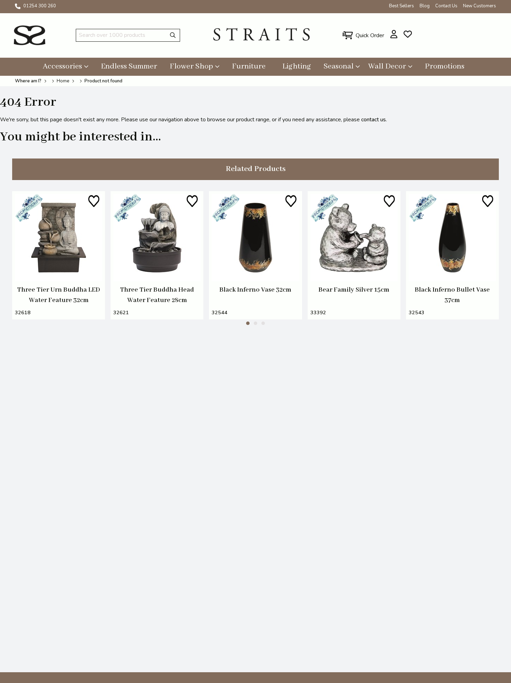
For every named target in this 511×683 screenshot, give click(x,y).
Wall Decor (387, 66)
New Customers (479, 6)
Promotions (444, 66)
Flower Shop (191, 66)
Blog (425, 6)
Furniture (249, 66)
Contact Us (446, 6)
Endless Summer (129, 66)
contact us (373, 119)
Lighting (296, 66)
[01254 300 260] (18, 6)
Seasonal (339, 66)
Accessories (62, 66)
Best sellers (401, 6)
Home (63, 81)
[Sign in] (394, 34)
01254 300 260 (39, 6)
